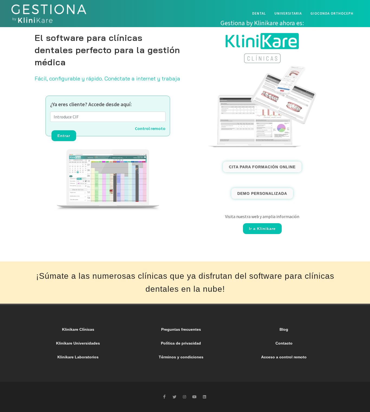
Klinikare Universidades (78, 343)
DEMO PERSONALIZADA (262, 193)
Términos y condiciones (181, 357)
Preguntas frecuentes (181, 329)
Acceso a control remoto (284, 357)
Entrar (63, 136)
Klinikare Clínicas (78, 329)
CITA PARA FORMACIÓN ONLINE (262, 167)
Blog (284, 329)
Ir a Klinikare (262, 228)
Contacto (284, 343)
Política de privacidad (181, 343)
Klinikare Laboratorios (78, 357)
